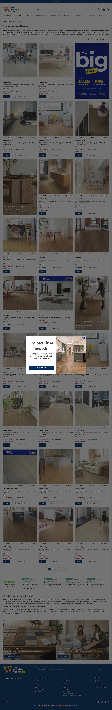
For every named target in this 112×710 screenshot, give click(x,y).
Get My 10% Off (41, 368)
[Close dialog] (83, 338)
